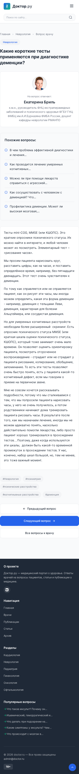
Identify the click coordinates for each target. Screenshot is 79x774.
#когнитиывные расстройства (20, 494)
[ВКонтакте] (7, 589)
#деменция (52, 494)
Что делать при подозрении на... (27, 721)
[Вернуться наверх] (72, 767)
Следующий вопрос (37, 521)
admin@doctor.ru (14, 758)
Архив (7, 635)
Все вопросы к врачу (39, 533)
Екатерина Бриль (39, 102)
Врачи (7, 614)
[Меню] (71, 6)
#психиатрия (33, 478)
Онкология (10, 682)
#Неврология (11, 478)
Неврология (23, 34)
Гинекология (11, 675)
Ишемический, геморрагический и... (30, 715)
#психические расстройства (19, 486)
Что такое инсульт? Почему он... (27, 708)
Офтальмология (14, 689)
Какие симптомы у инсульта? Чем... (29, 727)
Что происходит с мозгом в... (25, 733)
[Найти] (70, 17)
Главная (5, 34)
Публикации (11, 621)
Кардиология (12, 655)
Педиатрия (10, 668)
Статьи (8, 628)
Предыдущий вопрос (41, 508)
